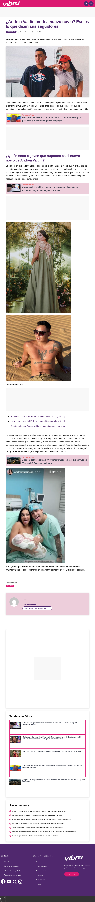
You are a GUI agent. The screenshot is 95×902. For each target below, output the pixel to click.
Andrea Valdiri (9, 585)
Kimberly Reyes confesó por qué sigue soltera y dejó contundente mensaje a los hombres (39, 811)
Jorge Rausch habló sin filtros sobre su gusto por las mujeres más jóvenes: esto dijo (37, 827)
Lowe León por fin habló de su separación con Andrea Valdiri (38, 421)
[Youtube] (9, 881)
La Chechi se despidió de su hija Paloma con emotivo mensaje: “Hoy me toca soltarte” (38, 823)
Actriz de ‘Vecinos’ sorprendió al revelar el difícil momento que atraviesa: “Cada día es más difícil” (41, 819)
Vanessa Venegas (25, 32)
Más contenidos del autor (37, 608)
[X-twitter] (14, 881)
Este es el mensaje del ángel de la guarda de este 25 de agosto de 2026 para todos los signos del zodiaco (44, 831)
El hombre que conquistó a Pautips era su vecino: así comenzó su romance (35, 836)
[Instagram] (20, 881)
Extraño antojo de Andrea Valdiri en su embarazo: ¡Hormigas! (38, 426)
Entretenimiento (11, 31)
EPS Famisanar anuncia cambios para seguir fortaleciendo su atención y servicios (37, 815)
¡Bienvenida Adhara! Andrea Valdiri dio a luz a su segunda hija (38, 416)
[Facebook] (3, 881)
